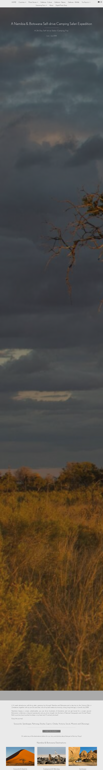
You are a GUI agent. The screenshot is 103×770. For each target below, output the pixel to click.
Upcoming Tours (41, 5)
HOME (14, 2)
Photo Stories (33, 2)
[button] (22, 2)
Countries (22, 2)
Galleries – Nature (59, 2)
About (51, 5)
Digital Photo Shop (61, 5)
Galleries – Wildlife (73, 2)
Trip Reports (85, 2)
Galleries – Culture (46, 2)
